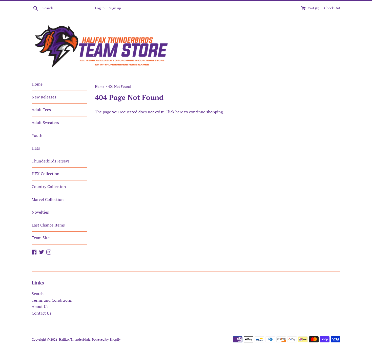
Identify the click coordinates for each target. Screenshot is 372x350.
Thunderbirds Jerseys (51, 161)
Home (37, 84)
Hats (36, 148)
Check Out (332, 8)
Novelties (40, 212)
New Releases (44, 97)
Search (38, 293)
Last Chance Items (48, 225)
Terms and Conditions (52, 300)
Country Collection (49, 186)
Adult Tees (41, 109)
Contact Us (41, 313)
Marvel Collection (48, 199)
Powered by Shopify (106, 339)
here (179, 112)
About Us (40, 306)
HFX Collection (45, 173)
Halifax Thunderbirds (74, 339)
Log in (100, 8)
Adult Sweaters (45, 122)
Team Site (41, 237)
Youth (37, 135)
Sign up (115, 8)
